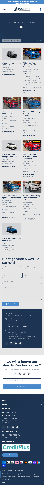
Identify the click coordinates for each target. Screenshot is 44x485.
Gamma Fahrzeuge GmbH (15, 470)
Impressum (6, 479)
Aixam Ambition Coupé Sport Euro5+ (11, 240)
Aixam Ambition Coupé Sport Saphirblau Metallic (32, 114)
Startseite (12, 22)
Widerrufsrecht (23, 476)
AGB (30, 476)
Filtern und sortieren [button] (12, 40)
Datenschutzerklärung (27, 474)
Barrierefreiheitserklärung (10, 474)
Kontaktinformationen (9, 476)
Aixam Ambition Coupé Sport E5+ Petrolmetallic (11, 197)
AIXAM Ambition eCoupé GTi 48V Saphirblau (29, 65)
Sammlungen (23, 22)
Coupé (32, 22)
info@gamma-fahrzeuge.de (18, 326)
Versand (36, 476)
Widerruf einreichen (10, 455)
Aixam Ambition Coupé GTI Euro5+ (11, 64)
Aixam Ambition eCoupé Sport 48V (9, 156)
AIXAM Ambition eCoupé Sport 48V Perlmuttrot (30, 157)
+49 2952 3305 (13, 321)
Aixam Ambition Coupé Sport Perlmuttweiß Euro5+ (32, 198)
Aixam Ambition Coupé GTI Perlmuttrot (11, 113)
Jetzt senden (12, 304)
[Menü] (4, 9)
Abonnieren (21, 387)
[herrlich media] (3, 482)
